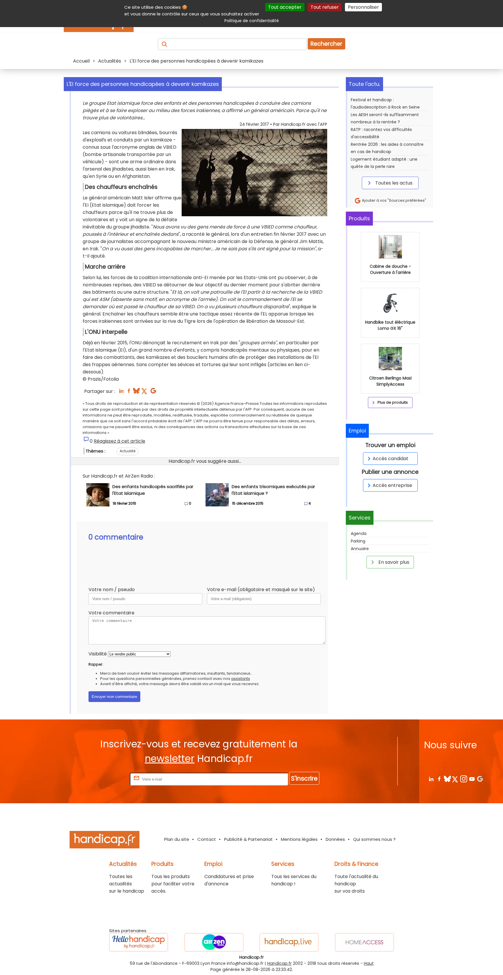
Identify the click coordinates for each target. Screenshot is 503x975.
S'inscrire (304, 778)
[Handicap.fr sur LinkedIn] (431, 778)
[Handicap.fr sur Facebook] (439, 778)
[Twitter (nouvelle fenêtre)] (144, 392)
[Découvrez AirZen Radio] (214, 942)
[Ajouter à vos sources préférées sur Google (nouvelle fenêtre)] (153, 392)
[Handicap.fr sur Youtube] (471, 778)
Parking (358, 541)
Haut (369, 963)
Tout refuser (325, 7)
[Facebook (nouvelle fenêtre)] (128, 392)
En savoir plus (393, 562)
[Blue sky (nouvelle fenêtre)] (136, 392)
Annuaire (360, 549)
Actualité (127, 450)
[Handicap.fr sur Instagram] (463, 778)
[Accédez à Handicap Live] (289, 942)
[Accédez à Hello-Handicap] (138, 942)
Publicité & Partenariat (248, 839)
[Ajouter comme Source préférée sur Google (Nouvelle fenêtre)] (480, 778)
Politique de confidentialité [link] (251, 21)
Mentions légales (299, 839)
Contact (206, 839)
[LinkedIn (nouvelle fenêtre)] (121, 392)
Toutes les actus (393, 183)
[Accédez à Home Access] (364, 942)
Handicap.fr (279, 963)
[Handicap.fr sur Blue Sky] (447, 778)
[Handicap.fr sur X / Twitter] (455, 778)
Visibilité (97, 653)
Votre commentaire (111, 612)
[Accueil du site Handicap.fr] (104, 840)
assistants (240, 678)
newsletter (169, 758)
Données (335, 839)
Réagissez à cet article (119, 441)
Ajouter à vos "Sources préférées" (393, 200)
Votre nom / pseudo (111, 589)
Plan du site (176, 839)
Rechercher (326, 44)
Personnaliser (363, 7)
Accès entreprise (392, 485)
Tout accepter (285, 7)
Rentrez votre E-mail (105, 779)
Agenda (358, 533)
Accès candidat (390, 458)
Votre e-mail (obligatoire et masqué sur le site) (261, 589)
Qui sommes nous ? (374, 839)
